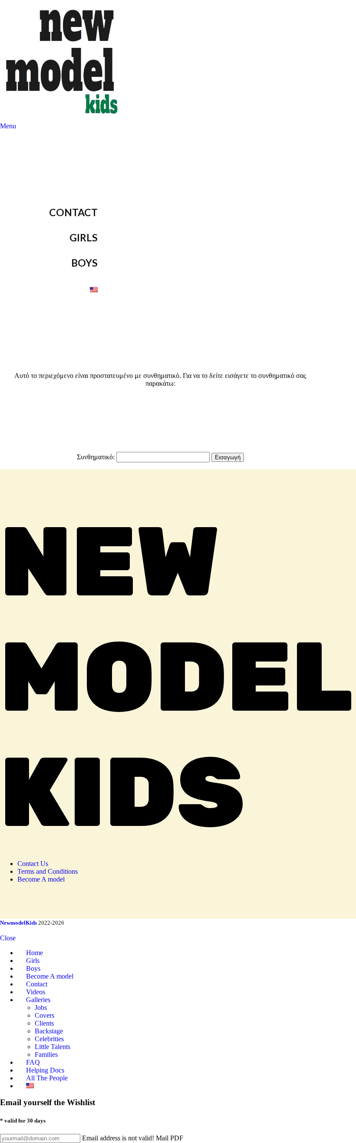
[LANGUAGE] (110, 288)
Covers (44, 1015)
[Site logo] (63, 118)
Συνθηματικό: (96, 457)
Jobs (41, 1007)
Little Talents (52, 1046)
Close (8, 938)
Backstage (49, 1031)
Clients (44, 1023)
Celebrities (49, 1039)
